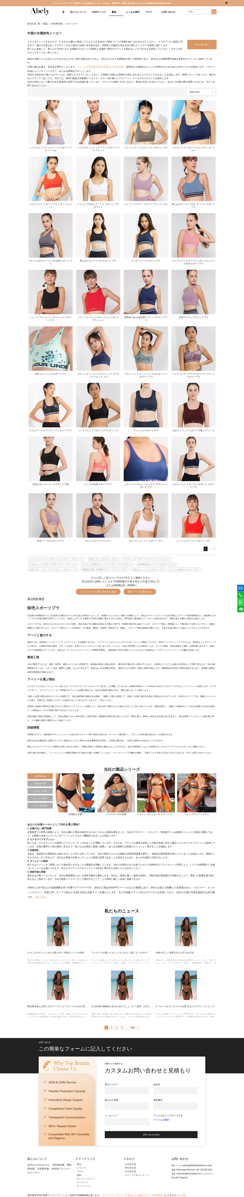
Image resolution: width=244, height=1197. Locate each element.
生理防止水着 (75, 814)
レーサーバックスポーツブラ (146, 260)
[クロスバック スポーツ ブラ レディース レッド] (50, 179)
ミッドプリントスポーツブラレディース (98, 430)
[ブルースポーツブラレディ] (98, 515)
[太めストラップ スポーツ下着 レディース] (193, 405)
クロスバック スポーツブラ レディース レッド (52, 564)
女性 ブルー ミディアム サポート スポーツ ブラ (53, 569)
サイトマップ (83, 1185)
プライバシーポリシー (114, 1195)
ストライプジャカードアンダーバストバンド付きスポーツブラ (193, 262)
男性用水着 (40, 783)
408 (132, 1027)
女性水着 (90, 66)
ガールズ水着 (40, 790)
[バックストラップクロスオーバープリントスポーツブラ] (193, 348)
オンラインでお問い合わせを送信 (98, 591)
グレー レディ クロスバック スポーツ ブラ (145, 147)
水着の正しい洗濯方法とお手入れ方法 (174, 952)
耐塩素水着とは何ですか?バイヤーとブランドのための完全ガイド (60, 1006)
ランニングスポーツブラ (145, 430)
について (81, 1167)
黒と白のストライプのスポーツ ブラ (98, 260)
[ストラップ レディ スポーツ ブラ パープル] (146, 179)
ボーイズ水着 (40, 798)
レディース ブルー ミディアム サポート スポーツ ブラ (145, 485)
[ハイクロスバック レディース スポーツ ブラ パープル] (50, 122)
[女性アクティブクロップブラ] (193, 292)
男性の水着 (102, 66)
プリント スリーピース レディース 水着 (156, 814)
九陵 (183, 1195)
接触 (79, 1175)
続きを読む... (42, 897)
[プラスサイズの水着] (116, 792)
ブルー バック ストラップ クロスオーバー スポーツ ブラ (146, 375)
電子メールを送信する (140, 591)
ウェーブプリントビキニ (196, 814)
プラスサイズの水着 (116, 814)
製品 (79, 1164)
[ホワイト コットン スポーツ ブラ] (146, 515)
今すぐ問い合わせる (202, 46)
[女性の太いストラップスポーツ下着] (50, 459)
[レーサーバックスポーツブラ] (146, 235)
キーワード (82, 1182)
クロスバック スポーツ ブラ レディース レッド (50, 205)
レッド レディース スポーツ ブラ (193, 540)
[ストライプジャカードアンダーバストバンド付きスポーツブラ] (193, 235)
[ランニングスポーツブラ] (146, 405)
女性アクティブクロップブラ (193, 317)
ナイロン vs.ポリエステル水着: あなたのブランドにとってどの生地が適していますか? (199, 1006)
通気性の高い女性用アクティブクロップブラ (105, 569)
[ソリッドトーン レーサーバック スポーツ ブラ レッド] (98, 292)
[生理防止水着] (75, 792)
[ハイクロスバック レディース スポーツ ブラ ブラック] (98, 122)
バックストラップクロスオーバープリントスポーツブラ (193, 375)
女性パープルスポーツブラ (50, 540)
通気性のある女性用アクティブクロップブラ (145, 319)
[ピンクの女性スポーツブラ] (98, 459)
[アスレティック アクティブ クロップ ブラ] (50, 405)
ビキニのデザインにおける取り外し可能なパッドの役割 (55, 952)
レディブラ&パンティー (137, 1175)
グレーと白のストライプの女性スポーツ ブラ (50, 262)
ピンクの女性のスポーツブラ (184, 569)
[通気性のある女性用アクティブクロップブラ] (146, 292)
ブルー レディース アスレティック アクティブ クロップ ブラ (98, 375)
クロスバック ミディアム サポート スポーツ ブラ (193, 485)
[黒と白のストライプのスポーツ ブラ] (98, 235)
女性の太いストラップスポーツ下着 (50, 484)
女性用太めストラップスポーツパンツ (157, 564)
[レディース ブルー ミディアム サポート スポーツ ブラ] (146, 459)
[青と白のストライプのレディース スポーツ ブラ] (193, 179)
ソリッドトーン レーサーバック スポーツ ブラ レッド (98, 319)
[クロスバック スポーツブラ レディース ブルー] (193, 122)
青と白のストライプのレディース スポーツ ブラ (193, 205)
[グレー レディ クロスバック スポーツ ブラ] (146, 122)
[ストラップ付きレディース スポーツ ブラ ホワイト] (98, 179)
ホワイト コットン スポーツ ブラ (146, 540)
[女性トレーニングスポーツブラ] (50, 348)
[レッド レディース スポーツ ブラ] (193, 515)
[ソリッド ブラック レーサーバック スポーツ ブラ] (50, 292)
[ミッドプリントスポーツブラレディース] (98, 405)
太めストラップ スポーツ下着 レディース (193, 430)
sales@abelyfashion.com (158, 3)
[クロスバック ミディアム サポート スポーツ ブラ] (193, 459)
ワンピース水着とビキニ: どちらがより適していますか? (119, 952)
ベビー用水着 (40, 805)
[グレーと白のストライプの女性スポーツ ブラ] (50, 235)
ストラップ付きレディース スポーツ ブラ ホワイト (98, 205)
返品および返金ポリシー (140, 1195)
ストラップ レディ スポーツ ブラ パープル (145, 204)
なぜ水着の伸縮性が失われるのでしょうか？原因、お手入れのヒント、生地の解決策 (134, 1006)
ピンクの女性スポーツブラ (98, 484)
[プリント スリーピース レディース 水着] (156, 792)
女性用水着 (40, 776)
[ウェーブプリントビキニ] (196, 792)
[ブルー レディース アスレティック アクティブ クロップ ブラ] (98, 348)
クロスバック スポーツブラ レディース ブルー (193, 149)
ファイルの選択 (161, 1119)
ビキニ (81, 66)
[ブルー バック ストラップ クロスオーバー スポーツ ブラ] (146, 348)
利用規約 (158, 1195)
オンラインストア (86, 1178)
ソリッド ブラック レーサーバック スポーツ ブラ (50, 319)
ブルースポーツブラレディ (98, 540)
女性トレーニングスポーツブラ (50, 373)
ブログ (80, 1171)
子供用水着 (118, 66)
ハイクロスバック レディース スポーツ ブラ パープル (50, 149)
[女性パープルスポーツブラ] (50, 515)
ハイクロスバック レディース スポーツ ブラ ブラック (98, 149)
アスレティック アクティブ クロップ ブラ (50, 430)
